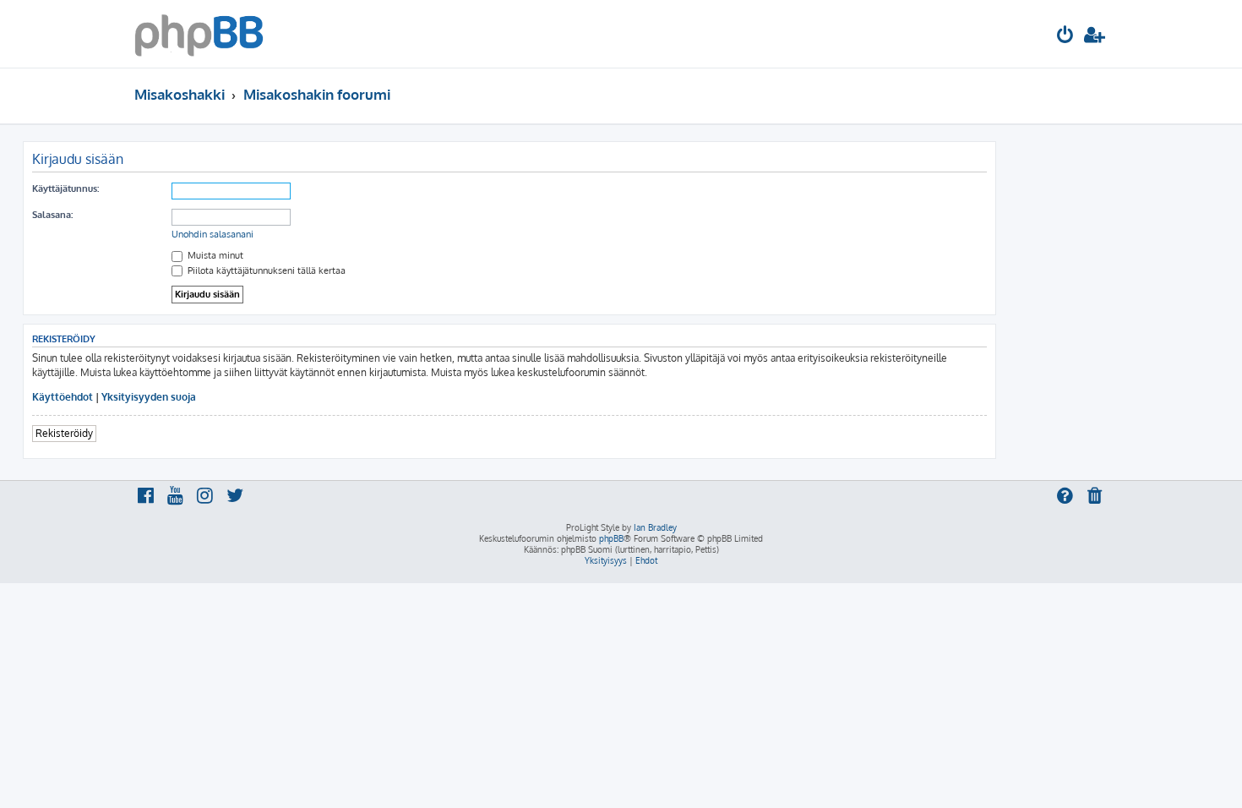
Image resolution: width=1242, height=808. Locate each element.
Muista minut (214, 255)
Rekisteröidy (64, 433)
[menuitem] (1065, 36)
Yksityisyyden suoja (148, 396)
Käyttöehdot (62, 396)
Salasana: (52, 215)
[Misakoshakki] (199, 33)
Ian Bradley (655, 527)
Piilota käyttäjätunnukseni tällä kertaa (265, 270)
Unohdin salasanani (212, 234)
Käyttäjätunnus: (65, 188)
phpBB (611, 538)
